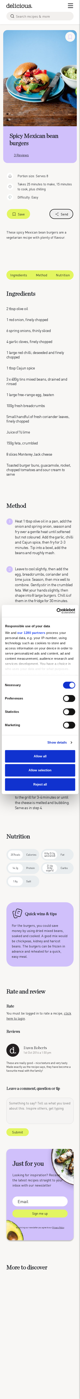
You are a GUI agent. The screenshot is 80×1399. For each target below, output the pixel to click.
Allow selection (40, 770)
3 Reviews (21, 155)
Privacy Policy (58, 1227)
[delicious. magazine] (19, 6)
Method (41, 275)
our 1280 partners (31, 633)
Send (64, 214)
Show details (57, 742)
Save (21, 214)
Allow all (40, 756)
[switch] (69, 698)
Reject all (40, 784)
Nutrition (63, 275)
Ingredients (18, 275)
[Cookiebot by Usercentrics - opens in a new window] (57, 611)
